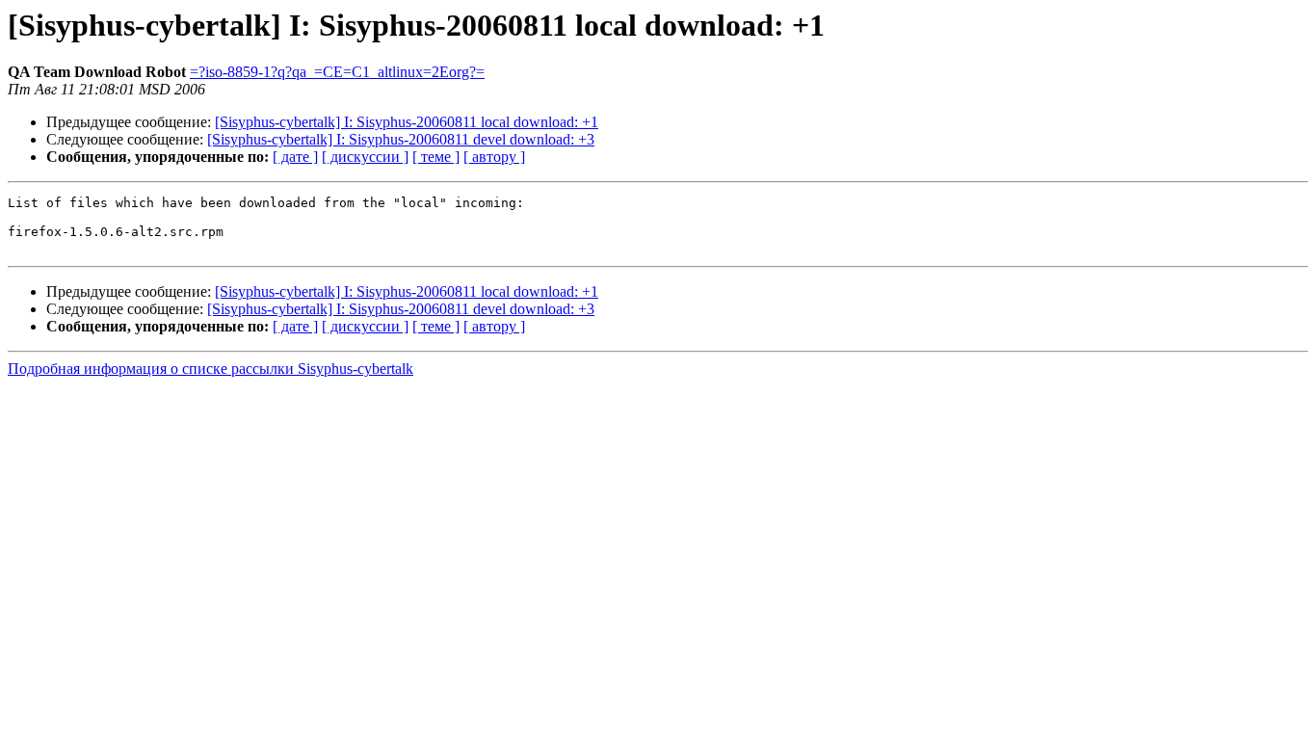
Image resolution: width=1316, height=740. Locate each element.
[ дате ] (295, 156)
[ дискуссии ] (365, 156)
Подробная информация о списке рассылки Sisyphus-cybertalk (210, 368)
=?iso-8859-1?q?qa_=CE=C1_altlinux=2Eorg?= (337, 72)
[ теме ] (436, 156)
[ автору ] (494, 156)
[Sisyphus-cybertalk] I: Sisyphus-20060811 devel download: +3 (400, 139)
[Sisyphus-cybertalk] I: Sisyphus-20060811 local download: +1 (406, 122)
